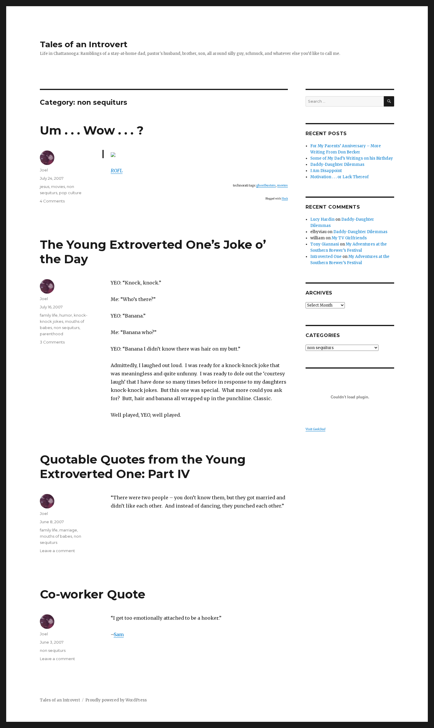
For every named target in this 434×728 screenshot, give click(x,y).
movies (282, 185)
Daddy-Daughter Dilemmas (337, 164)
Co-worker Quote (92, 594)
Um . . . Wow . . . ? (91, 130)
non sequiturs (66, 327)
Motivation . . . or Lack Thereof (339, 176)
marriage (68, 530)
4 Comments (52, 201)
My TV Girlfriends (349, 238)
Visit (315, 429)
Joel (44, 170)
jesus (44, 186)
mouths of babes (56, 536)
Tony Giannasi (324, 244)
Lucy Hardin (322, 219)
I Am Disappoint (326, 170)
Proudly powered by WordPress (116, 700)
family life (49, 315)
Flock (285, 198)
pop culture (70, 192)
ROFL (117, 171)
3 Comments (52, 342)
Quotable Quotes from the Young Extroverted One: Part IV (143, 466)
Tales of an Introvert (84, 44)
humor (65, 315)
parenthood (51, 333)
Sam (119, 634)
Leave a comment (57, 550)
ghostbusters (266, 185)
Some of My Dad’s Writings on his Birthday (351, 158)
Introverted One (326, 256)
